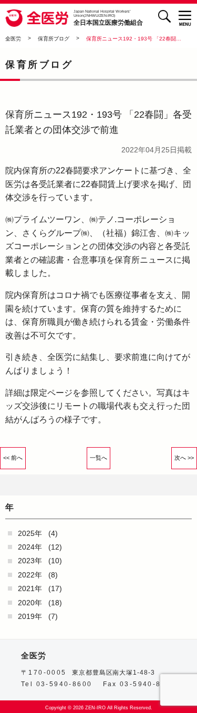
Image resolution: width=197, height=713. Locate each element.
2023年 (30, 560)
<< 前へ (13, 457)
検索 (164, 16)
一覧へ (98, 457)
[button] (185, 18)
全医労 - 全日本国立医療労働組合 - (36, 18)
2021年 (30, 588)
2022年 (30, 575)
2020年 (30, 602)
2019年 (30, 616)
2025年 (30, 533)
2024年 (30, 547)
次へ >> (184, 457)
